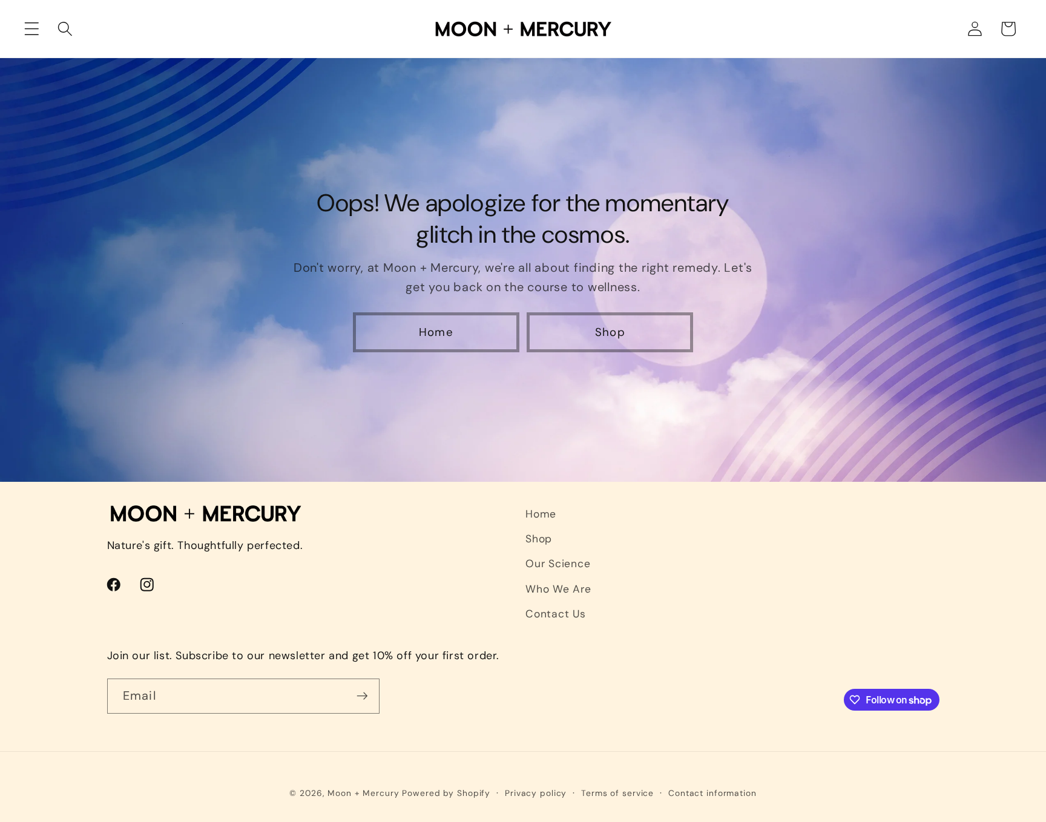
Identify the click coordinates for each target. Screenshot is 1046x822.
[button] (31, 28)
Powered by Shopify (446, 792)
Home (436, 332)
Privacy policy (536, 792)
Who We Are (558, 589)
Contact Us (555, 613)
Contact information (712, 792)
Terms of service (617, 792)
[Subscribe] (362, 696)
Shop (610, 332)
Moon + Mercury (363, 792)
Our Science (557, 563)
